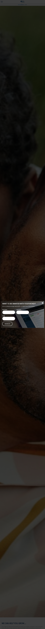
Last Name (18, 309)
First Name (4, 309)
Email (3, 316)
